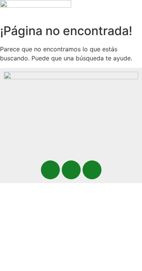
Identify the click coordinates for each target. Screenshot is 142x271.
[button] (84, 13)
